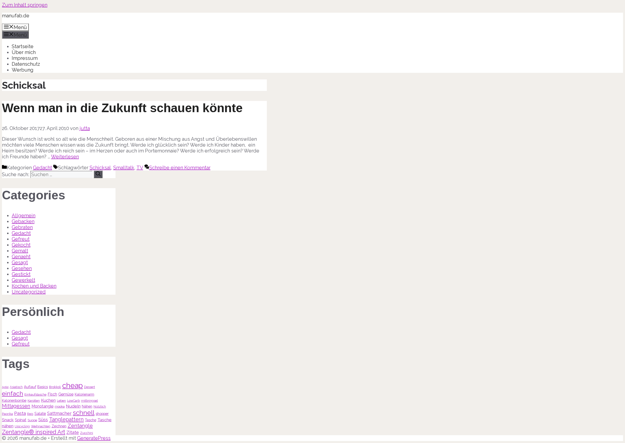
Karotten (34, 400)
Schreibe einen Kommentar (179, 168)
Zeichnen (59, 426)
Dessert (89, 387)
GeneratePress (94, 438)
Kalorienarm (84, 394)
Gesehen (22, 268)
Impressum (25, 58)
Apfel (5, 387)
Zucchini (86, 433)
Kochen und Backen (34, 286)
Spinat (20, 420)
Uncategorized (29, 292)
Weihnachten (40, 426)
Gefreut (21, 239)
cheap (72, 385)
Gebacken (23, 221)
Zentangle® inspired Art (33, 432)
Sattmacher (59, 413)
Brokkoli (55, 387)
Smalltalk (123, 168)
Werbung (22, 70)
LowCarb (73, 400)
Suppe (32, 420)
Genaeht (21, 256)
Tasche (90, 420)
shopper (102, 413)
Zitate (72, 432)
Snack (8, 419)
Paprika (7, 414)
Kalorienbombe (14, 400)
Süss (43, 419)
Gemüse (65, 394)
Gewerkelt (23, 280)
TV (139, 168)
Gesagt (20, 262)
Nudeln (73, 406)
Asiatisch (16, 387)
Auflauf (30, 387)
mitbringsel (89, 400)
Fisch (52, 394)
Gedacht (42, 168)
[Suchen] (98, 174)
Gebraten (22, 227)
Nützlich (100, 406)
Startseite (22, 46)
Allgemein (23, 215)
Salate (40, 413)
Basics (42, 387)
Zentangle (80, 425)
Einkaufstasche (35, 394)
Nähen (87, 406)
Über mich (24, 52)
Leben (61, 400)
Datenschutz (26, 64)
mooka (60, 406)
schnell (83, 412)
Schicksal (100, 168)
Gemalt (20, 251)
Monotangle (42, 406)
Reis (30, 414)
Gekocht (21, 245)
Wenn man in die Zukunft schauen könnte (122, 108)
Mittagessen (16, 406)
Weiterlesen (65, 157)
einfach (12, 393)
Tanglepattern (66, 419)
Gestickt (21, 274)
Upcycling (22, 426)
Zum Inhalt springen (24, 5)
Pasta (20, 413)
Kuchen (48, 400)
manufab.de (15, 16)
